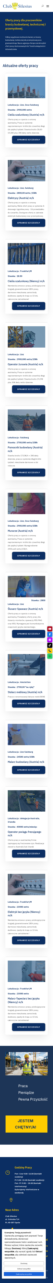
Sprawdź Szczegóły (28, 140)
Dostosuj (24, 1263)
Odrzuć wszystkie (24, 1269)
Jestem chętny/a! (25, 1124)
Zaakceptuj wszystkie (24, 1274)
